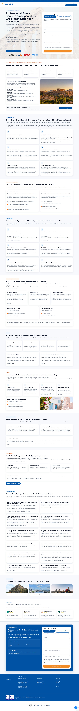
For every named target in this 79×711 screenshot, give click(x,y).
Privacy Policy (55, 659)
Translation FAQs (39, 682)
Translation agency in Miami (22, 683)
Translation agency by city (22, 678)
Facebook (57, 686)
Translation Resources (40, 681)
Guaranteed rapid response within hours (49, 17)
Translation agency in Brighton (22, 687)
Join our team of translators (63, 3)
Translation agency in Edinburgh (23, 686)
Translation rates (39, 678)
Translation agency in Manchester (23, 681)
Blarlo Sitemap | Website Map (41, 683)
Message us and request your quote (13, 50)
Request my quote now (57, 50)
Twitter (57, 683)
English (8, 679)
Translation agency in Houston (22, 682)
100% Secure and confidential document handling (64, 17)
